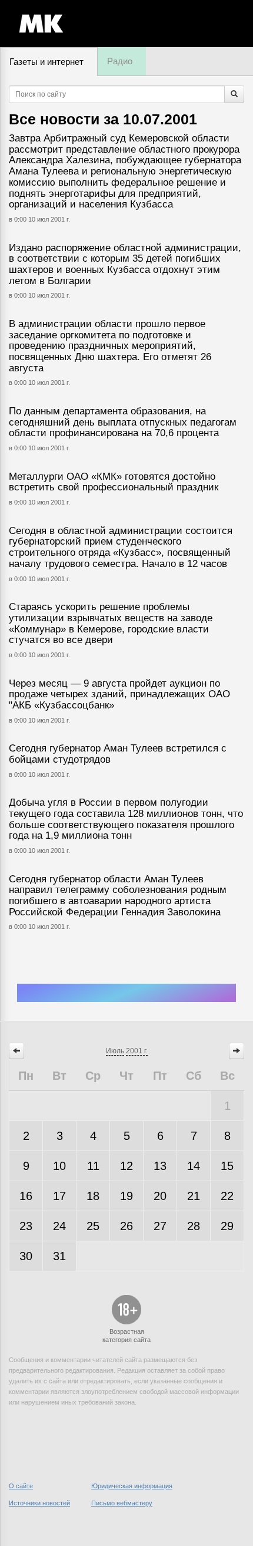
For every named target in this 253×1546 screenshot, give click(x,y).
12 (126, 1165)
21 (193, 1195)
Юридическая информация (131, 1485)
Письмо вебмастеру (121, 1503)
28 (193, 1225)
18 (92, 1195)
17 (59, 1195)
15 (227, 1165)
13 (160, 1165)
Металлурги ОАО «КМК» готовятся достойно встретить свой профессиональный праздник (113, 482)
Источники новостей (39, 1503)
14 (193, 1165)
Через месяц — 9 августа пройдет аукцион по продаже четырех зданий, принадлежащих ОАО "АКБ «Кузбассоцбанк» (119, 694)
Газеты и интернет (46, 62)
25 (92, 1225)
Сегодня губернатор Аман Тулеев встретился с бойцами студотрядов (118, 754)
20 (160, 1195)
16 (25, 1195)
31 (59, 1256)
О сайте (21, 1485)
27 (160, 1225)
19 (126, 1195)
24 (59, 1225)
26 (126, 1225)
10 (59, 1165)
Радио (119, 61)
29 (227, 1225)
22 (227, 1195)
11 (93, 1165)
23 (25, 1225)
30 (25, 1256)
